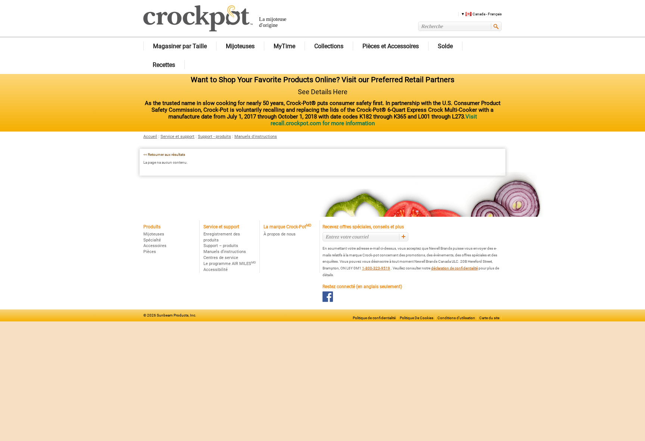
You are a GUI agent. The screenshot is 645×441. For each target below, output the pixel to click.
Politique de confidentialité (374, 318)
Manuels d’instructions (224, 251)
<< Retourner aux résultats (164, 154)
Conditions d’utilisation (456, 318)
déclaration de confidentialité (454, 268)
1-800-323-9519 (376, 268)
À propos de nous (280, 234)
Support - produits (214, 136)
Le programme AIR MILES (229, 263)
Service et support (177, 136)
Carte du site (489, 318)
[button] (479, 13)
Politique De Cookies (416, 318)
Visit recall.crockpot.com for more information (374, 120)
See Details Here (323, 92)
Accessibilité (215, 269)
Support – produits (220, 245)
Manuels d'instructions (255, 136)
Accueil (150, 136)
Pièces (149, 251)
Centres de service (220, 257)
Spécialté (152, 240)
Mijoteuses (153, 234)
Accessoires (154, 245)
